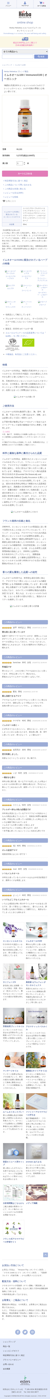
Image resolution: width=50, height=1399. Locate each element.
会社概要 (6, 1369)
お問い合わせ (8, 1364)
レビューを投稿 (11, 197)
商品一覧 (6, 1346)
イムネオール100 (20, 65)
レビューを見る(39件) (14, 193)
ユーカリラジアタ (27, 277)
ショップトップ (7, 65)
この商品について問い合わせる (18, 185)
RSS (39, 1396)
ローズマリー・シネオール (42, 295)
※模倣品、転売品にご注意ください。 (22, 354)
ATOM (44, 1396)
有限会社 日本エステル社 (13, 1389)
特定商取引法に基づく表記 (16, 181)
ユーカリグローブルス (11, 277)
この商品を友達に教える (15, 189)
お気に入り (10, 201)
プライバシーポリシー (12, 1360)
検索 (42, 56)
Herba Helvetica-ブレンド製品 (16, 71)
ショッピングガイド (11, 1351)
